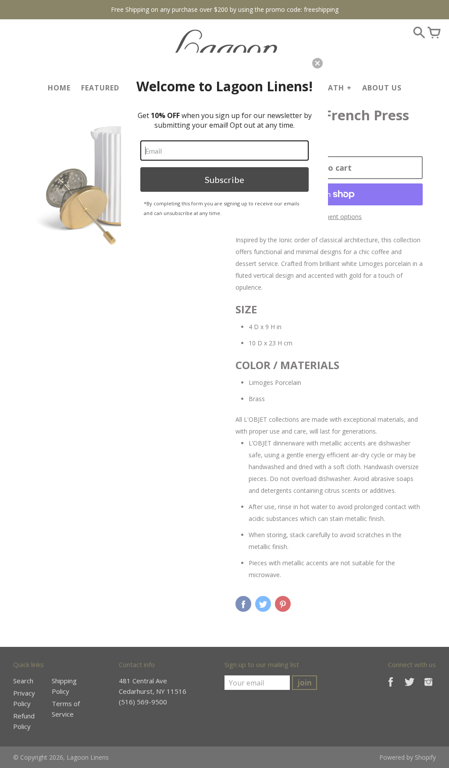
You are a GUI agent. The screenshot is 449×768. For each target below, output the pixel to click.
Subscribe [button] (224, 179)
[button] (317, 63)
